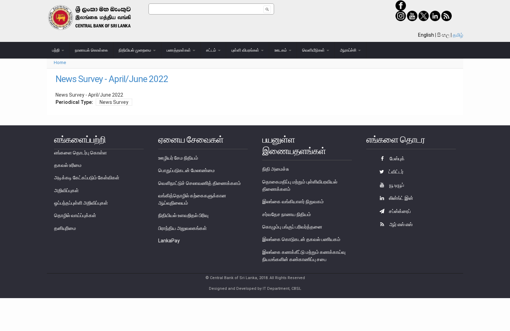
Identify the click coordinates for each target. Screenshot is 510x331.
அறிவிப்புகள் (66, 190)
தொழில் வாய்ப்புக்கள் (75, 215)
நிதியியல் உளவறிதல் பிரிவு (183, 215)
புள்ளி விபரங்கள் (245, 50)
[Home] (97, 17)
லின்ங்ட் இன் (400, 198)
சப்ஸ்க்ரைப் (399, 211)
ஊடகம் (281, 50)
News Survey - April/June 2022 (112, 79)
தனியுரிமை (65, 228)
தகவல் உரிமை (68, 165)
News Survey (114, 102)
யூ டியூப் (396, 185)
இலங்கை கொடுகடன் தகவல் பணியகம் (301, 239)
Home (60, 62)
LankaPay (169, 240)
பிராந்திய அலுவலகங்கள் (182, 228)
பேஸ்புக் (397, 158)
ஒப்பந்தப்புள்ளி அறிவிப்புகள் (81, 203)
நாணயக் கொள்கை (91, 50)
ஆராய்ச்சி (348, 50)
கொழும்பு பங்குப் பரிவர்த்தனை (292, 227)
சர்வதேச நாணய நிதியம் (286, 214)
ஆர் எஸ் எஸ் (400, 224)
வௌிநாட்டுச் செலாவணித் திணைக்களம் (199, 183)
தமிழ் (458, 35)
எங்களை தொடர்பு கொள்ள (80, 152)
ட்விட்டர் (395, 172)
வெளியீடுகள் (314, 50)
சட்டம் (211, 50)
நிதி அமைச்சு (275, 169)
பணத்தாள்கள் (179, 50)
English (426, 35)
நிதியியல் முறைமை (135, 50)
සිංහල (443, 35)
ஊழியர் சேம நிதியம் (178, 158)
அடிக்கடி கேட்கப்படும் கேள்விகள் (86, 177)
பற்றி (56, 50)
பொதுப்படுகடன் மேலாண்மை (186, 170)
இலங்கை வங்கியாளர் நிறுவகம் (293, 201)
